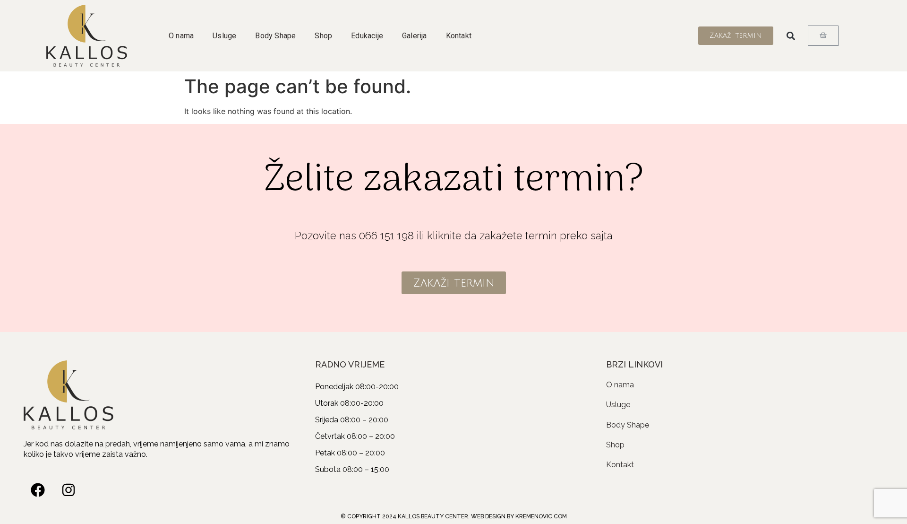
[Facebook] (38, 490)
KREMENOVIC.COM (541, 516)
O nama (181, 35)
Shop (323, 35)
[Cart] (823, 36)
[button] (790, 36)
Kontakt (458, 35)
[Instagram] (68, 490)
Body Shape (275, 35)
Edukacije (367, 35)
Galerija (414, 35)
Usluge (224, 35)
